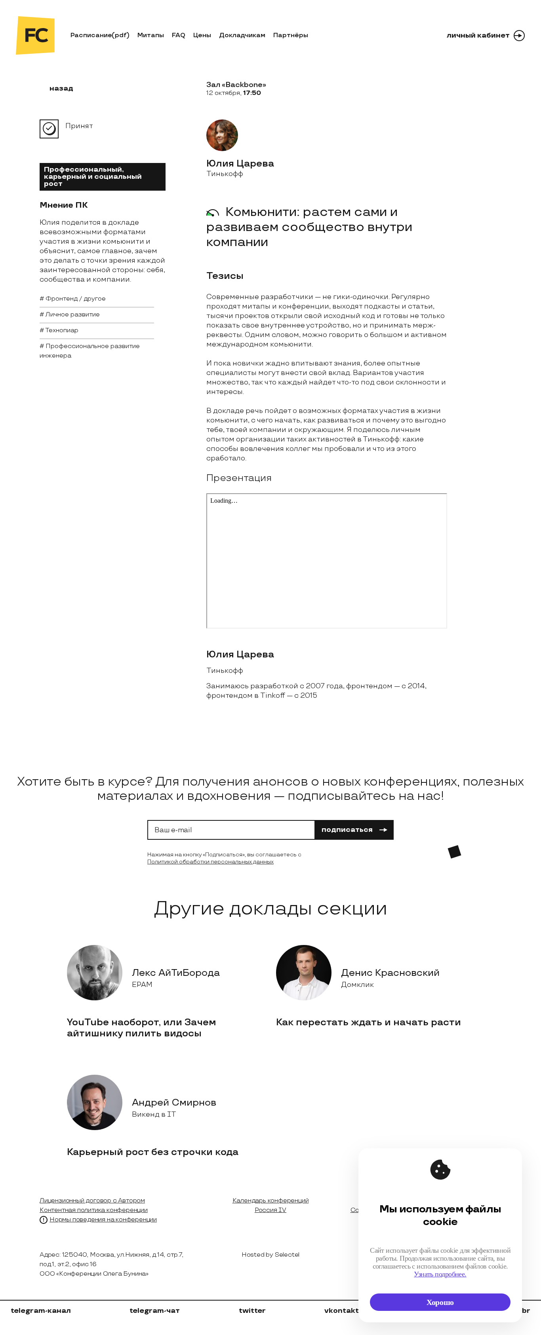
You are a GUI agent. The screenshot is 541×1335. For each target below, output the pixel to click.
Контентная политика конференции (94, 1210)
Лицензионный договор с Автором (92, 1200)
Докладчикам (242, 35)
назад (61, 88)
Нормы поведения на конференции (103, 1219)
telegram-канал (41, 1311)
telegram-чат (155, 1311)
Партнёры (290, 35)
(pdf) (121, 35)
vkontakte (343, 1311)
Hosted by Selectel (270, 1255)
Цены (202, 35)
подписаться (347, 830)
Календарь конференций (270, 1200)
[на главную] (35, 35)
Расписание (91, 35)
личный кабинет (478, 35)
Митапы (150, 35)
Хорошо (440, 1302)
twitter (252, 1311)
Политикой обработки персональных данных (210, 861)
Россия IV (270, 1210)
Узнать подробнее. (440, 1274)
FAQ (178, 35)
